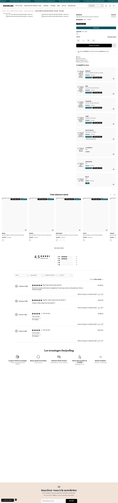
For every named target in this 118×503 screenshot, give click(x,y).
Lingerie (45, 5)
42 (93, 40)
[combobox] (22, 275)
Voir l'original (35, 319)
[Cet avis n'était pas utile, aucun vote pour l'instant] (101, 294)
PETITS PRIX (18, 5)
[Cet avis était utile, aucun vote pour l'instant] (98, 294)
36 (78, 40)
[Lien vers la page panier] (110, 6)
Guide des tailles (111, 36)
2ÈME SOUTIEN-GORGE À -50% (32, 5)
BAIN (58, 5)
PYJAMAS (52, 5)
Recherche (91, 5)
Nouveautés (71, 5)
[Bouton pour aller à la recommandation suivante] (114, 194)
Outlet (64, 5)
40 (88, 40)
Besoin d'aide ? (8, 500)
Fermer (16, 500)
